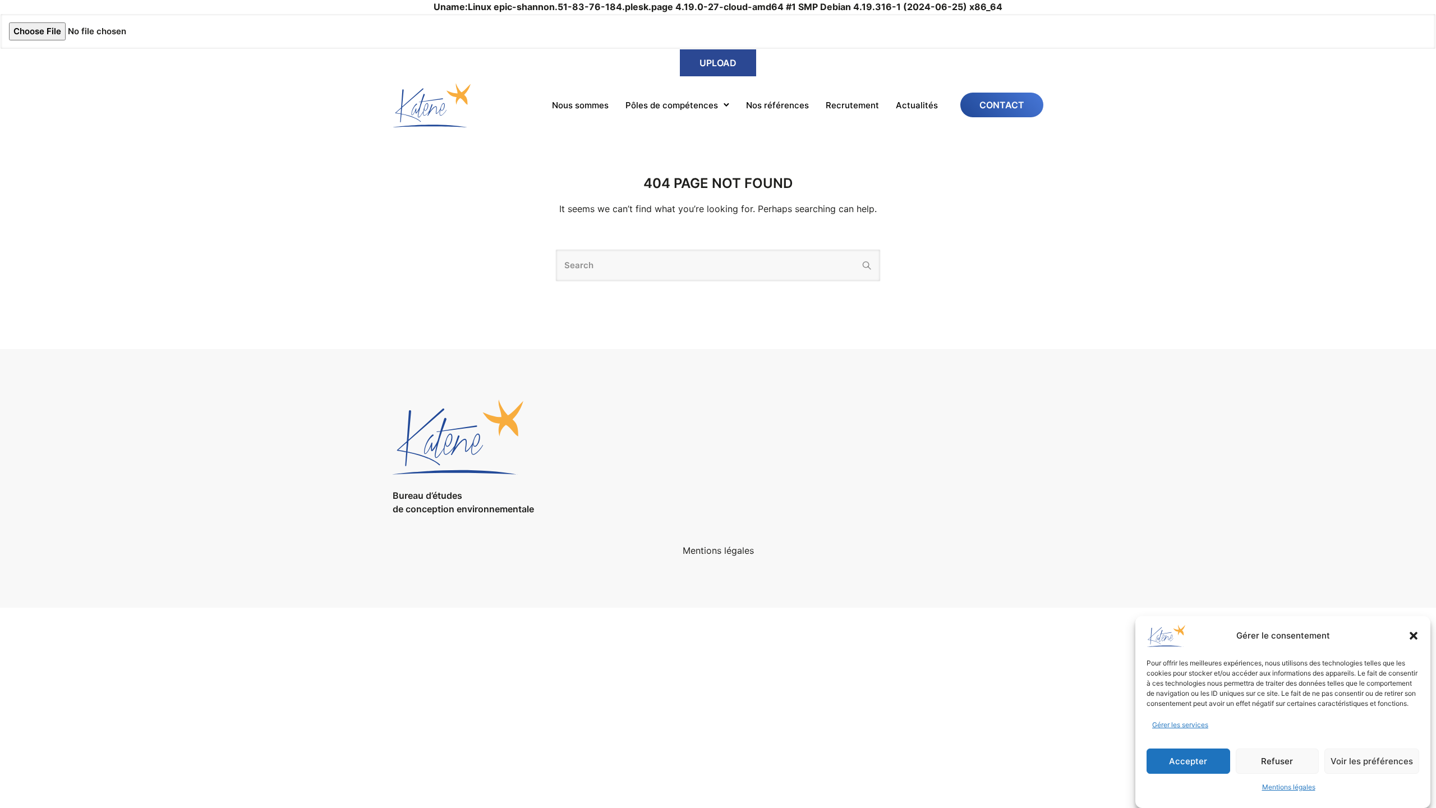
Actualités (917, 105)
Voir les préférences (1372, 761)
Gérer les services (1180, 724)
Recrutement (852, 105)
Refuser (1277, 761)
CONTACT (1001, 105)
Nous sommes (580, 105)
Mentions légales (1288, 787)
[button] (1413, 635)
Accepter (1188, 761)
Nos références (777, 105)
